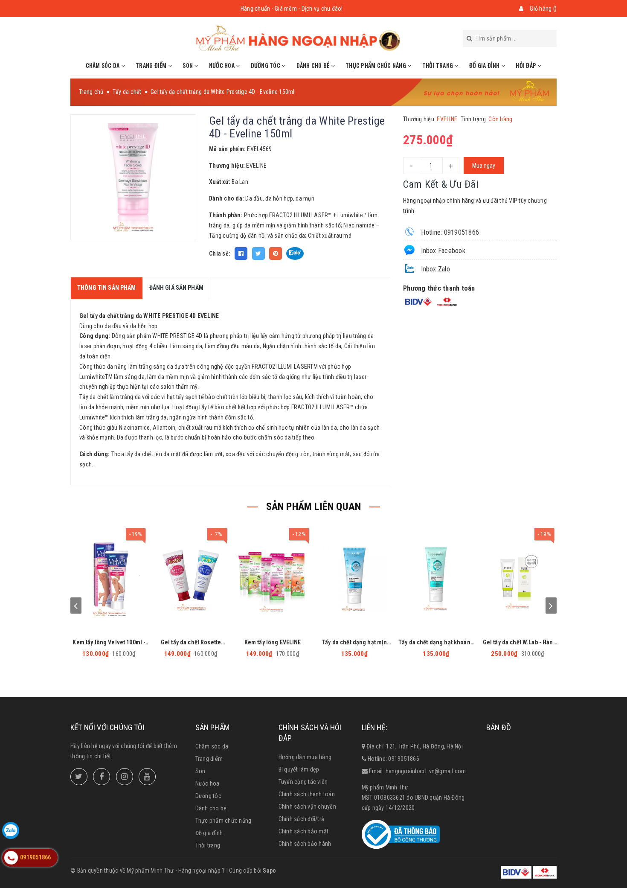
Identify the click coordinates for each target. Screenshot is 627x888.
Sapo (269, 870)
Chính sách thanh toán (307, 794)
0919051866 (403, 758)
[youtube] (147, 776)
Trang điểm (152, 65)
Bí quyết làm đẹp (299, 769)
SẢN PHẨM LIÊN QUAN (313, 506)
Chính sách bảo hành (305, 843)
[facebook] (101, 776)
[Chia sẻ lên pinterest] (275, 253)
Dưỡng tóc (266, 65)
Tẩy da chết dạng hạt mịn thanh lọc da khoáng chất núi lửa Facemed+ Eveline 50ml (354, 642)
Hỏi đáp (526, 65)
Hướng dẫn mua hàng (305, 757)
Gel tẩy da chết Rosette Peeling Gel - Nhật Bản (191, 642)
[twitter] (78, 776)
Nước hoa (222, 65)
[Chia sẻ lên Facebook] (241, 253)
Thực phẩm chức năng (376, 65)
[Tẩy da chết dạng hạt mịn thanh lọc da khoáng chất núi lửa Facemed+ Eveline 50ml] (354, 580)
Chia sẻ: (219, 253)
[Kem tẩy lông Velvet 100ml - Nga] (109, 580)
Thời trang (438, 65)
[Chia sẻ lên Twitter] (258, 253)
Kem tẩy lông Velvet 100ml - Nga (109, 642)
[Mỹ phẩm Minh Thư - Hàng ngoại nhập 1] (298, 38)
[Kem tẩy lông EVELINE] (272, 580)
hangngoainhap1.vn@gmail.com (426, 771)
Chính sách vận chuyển (307, 806)
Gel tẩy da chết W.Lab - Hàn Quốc (518, 642)
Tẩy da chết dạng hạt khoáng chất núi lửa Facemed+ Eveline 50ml (436, 642)
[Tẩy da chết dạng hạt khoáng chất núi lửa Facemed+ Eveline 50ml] (436, 580)
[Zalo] (10, 830)
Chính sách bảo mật (304, 831)
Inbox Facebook (442, 251)
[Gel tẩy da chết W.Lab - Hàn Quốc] (517, 580)
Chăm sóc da (103, 65)
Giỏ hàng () (543, 8)
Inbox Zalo (434, 269)
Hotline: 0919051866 (449, 232)
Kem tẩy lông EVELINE (272, 642)
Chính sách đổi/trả (302, 818)
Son (188, 65)
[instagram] (124, 776)
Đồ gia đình (485, 65)
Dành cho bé (313, 65)
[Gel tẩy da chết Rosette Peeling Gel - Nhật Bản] (191, 580)
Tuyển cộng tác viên (303, 781)
